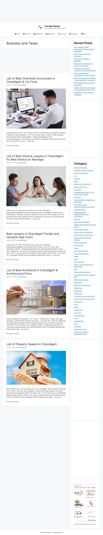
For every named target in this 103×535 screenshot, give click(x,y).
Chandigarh (78, 190)
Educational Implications (82, 222)
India (75, 269)
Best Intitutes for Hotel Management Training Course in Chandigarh (84, 49)
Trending (27, 34)
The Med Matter (52, 26)
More (84, 34)
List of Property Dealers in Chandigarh (31, 344)
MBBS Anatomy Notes (81, 280)
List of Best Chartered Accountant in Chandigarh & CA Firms (30, 80)
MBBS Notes (51, 34)
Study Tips (63, 34)
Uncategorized (79, 321)
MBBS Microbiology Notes (82, 285)
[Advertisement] (48, 11)
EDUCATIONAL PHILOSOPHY (83, 232)
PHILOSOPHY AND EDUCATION (84, 296)
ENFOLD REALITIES (80, 243)
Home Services (79, 262)
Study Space (74, 34)
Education (77, 219)
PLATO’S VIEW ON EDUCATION (84, 299)
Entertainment (78, 245)
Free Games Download (81, 254)
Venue (76, 324)
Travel (76, 318)
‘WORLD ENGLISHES (80, 168)
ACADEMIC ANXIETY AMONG (83, 170)
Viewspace (77, 326)
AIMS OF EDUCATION (81, 173)
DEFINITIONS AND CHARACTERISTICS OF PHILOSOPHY (81, 214)
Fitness (76, 248)
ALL (75, 176)
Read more (30, 141)
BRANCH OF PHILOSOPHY (82, 184)
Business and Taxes (13, 145)
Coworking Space (79, 210)
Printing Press (78, 302)
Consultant (77, 197)
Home (18, 34)
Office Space (78, 293)
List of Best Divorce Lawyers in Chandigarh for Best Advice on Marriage (34, 157)
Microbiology (78, 291)
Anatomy (77, 179)
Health (76, 256)
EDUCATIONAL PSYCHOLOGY (84, 235)
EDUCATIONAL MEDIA (81, 229)
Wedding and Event (80, 329)
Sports (76, 307)
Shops (76, 304)
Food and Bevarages (80, 251)
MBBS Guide (38, 34)
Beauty (76, 181)
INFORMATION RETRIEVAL (82, 272)
